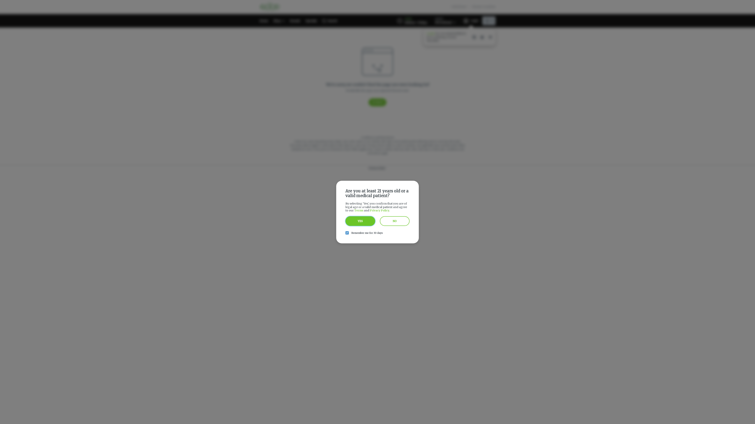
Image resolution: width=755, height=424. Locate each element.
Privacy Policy (379, 210)
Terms (358, 210)
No (395, 221)
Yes (360, 221)
